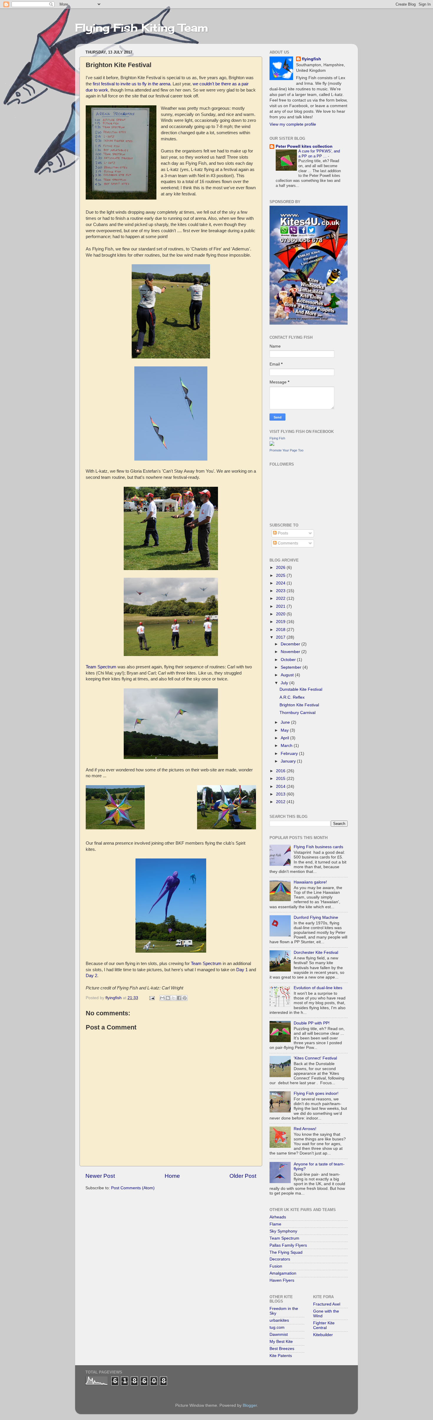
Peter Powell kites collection (304, 146)
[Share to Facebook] (179, 998)
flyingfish (311, 59)
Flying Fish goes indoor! (316, 1093)
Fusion (276, 1266)
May (285, 730)
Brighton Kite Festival (299, 705)
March (287, 745)
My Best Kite (281, 1341)
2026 (281, 567)
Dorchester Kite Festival (316, 952)
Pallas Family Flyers (288, 1245)
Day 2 (91, 975)
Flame (275, 1224)
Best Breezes (282, 1348)
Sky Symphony (283, 1231)
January (289, 761)
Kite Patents (281, 1355)
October (289, 659)
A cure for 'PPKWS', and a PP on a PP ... (319, 153)
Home (172, 1176)
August (288, 675)
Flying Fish (277, 438)
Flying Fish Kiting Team (141, 27)
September (292, 667)
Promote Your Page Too (286, 450)
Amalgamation (283, 1273)
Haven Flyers (282, 1280)
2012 (281, 802)
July (285, 683)
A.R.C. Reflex (292, 697)
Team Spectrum (101, 667)
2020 (281, 614)
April (285, 738)
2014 (281, 786)
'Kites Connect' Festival (315, 1058)
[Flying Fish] (272, 444)
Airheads (278, 1217)
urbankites (279, 1320)
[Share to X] (173, 998)
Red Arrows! (305, 1129)
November (291, 652)
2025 (281, 575)
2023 (281, 591)
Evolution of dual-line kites (318, 988)
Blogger (250, 1405)
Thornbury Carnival (297, 712)
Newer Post (100, 1176)
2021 (281, 606)
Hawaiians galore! (310, 882)
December (291, 644)
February (290, 753)
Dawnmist (279, 1334)
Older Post (242, 1176)
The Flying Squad (286, 1252)
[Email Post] (151, 998)
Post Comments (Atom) (133, 1188)
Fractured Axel (326, 1304)
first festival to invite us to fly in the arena (131, 84)
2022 (281, 598)
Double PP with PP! (312, 1023)
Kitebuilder (323, 1335)
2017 (281, 637)
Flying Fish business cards (318, 847)
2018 (281, 629)
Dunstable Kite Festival (301, 689)
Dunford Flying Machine (316, 917)
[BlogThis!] (168, 998)
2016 (281, 771)
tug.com (277, 1327)
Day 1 (242, 969)
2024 (281, 583)
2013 (281, 794)
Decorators (280, 1259)
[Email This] (162, 998)
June (286, 722)
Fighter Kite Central (324, 1325)
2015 (281, 778)
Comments (287, 543)
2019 (281, 622)
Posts (282, 533)
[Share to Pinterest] (185, 998)
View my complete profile (293, 124)
